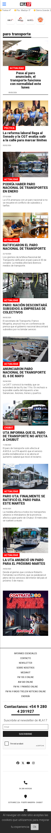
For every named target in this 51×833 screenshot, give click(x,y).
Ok (34, 826)
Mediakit (25, 672)
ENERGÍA (25, 696)
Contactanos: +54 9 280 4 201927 (25, 709)
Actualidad (17, 68)
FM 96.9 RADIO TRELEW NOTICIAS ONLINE (25, 691)
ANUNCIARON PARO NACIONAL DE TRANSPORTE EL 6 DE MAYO (24, 372)
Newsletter (25, 662)
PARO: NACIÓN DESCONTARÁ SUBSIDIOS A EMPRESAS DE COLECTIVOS (25, 308)
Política (9, 127)
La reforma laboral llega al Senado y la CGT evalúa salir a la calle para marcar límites (25, 136)
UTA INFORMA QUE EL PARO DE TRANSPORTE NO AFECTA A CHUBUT (25, 436)
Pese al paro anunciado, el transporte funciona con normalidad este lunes (25, 80)
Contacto (25, 658)
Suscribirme (25, 734)
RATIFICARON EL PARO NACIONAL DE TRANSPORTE (24, 247)
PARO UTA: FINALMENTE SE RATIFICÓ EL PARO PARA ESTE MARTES (24, 499)
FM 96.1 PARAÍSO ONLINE (25, 686)
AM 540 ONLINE (25, 682)
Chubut (8, 427)
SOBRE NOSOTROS (25, 667)
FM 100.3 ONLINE (25, 677)
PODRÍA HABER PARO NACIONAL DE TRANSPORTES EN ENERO (25, 187)
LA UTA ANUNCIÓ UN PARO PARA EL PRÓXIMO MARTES (24, 561)
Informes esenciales (25, 653)
